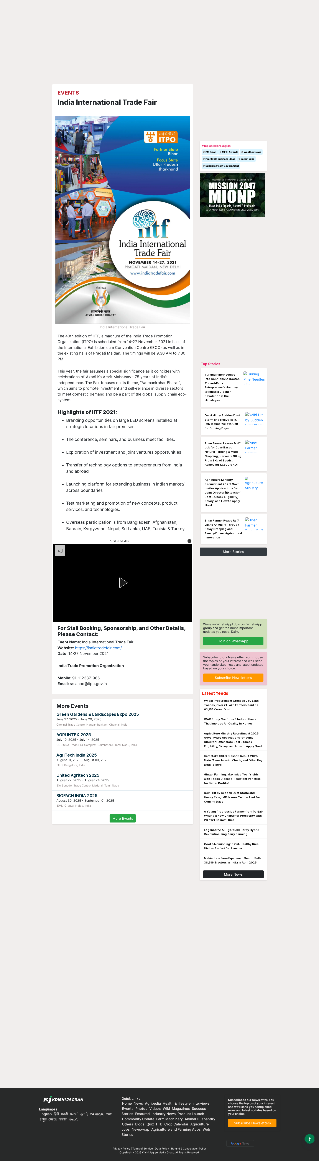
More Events (122, 818)
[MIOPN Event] (232, 195)
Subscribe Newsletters (233, 677)
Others (127, 1124)
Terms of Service (142, 1148)
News (138, 1103)
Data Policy (162, 1148)
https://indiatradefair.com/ (98, 648)
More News (233, 874)
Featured (142, 1114)
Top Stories (210, 364)
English (45, 1114)
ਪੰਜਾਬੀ (74, 1114)
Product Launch (191, 1114)
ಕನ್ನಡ (43, 1119)
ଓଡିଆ (52, 1119)
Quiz (150, 1124)
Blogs (140, 1124)
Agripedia (153, 1103)
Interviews (201, 1103)
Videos (155, 1108)
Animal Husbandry (200, 1119)
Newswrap (140, 1129)
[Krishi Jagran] (62, 1100)
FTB (159, 1124)
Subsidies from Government (222, 165)
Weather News (252, 152)
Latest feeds (215, 693)
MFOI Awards (230, 152)
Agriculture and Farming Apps (176, 1129)
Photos (141, 1108)
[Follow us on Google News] (239, 1143)
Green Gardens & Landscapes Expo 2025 (97, 714)
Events (68, 93)
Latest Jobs (247, 158)
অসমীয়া (63, 1119)
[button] (189, 541)
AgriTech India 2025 (76, 755)
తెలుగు (74, 1119)
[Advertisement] (233, 111)
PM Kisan (211, 152)
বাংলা (109, 1114)
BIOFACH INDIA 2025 (76, 795)
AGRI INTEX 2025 (73, 734)
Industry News (164, 1114)
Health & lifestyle (177, 1103)
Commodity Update (138, 1119)
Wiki (166, 1108)
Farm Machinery (169, 1119)
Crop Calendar (176, 1124)
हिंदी (56, 1114)
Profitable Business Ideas (220, 158)
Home (127, 1103)
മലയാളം (97, 1114)
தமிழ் (84, 1114)
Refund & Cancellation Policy (189, 1148)
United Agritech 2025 (77, 775)
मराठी (64, 1114)
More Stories (233, 551)
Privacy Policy (121, 1148)
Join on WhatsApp (233, 641)
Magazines (181, 1108)
